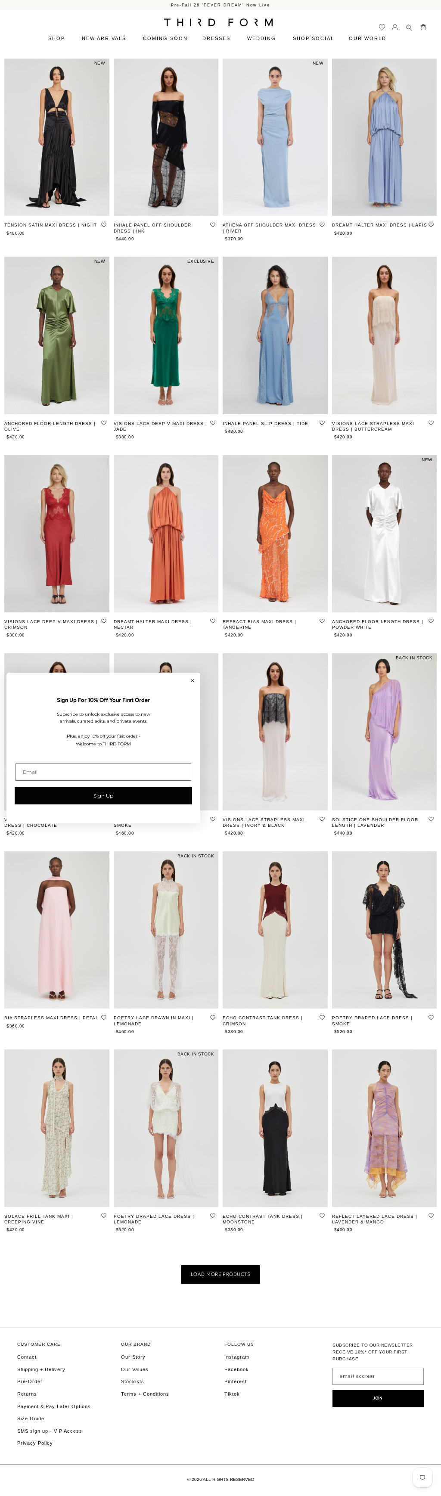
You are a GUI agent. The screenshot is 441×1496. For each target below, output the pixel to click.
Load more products (220, 1274)
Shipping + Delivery (41, 1369)
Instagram (236, 1356)
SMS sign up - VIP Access (49, 1431)
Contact (27, 1356)
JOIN (378, 1398)
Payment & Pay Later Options (54, 1406)
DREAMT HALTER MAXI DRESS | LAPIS (379, 225)
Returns (27, 1394)
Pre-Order (30, 1381)
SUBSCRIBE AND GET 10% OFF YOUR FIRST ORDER (220, 5)
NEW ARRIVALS (105, 38)
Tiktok (232, 1394)
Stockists (132, 1381)
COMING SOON (165, 38)
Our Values (135, 1369)
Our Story (133, 1356)
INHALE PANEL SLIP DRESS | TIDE (265, 423)
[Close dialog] (192, 680)
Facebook (236, 1369)
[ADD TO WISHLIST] (103, 224)
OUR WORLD (368, 38)
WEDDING (262, 38)
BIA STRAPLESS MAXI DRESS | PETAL (51, 1017)
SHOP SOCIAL (313, 38)
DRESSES (217, 38)
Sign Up (103, 795)
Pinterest (235, 1381)
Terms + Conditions (145, 1394)
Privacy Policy (35, 1443)
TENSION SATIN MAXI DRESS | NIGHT (50, 225)
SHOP (57, 38)
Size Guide (30, 1418)
